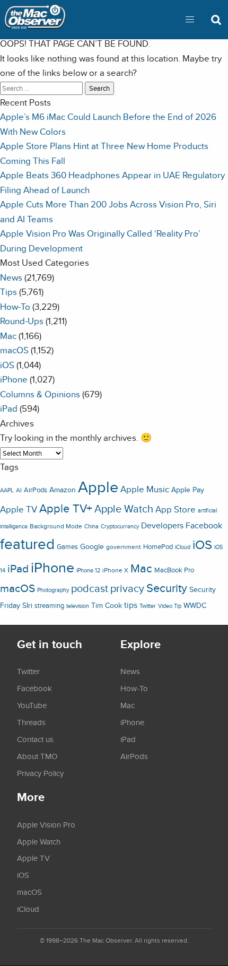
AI (19, 490)
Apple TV (18, 509)
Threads (31, 722)
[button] (190, 19)
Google (92, 546)
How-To (15, 306)
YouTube (32, 705)
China (91, 526)
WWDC (194, 605)
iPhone (14, 379)
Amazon (62, 489)
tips (130, 605)
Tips (8, 291)
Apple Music (144, 489)
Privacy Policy (40, 773)
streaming (49, 606)
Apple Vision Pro (46, 824)
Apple (98, 486)
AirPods (35, 490)
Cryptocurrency (120, 526)
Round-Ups (21, 320)
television (77, 606)
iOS (7, 364)
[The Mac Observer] (35, 19)
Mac (8, 335)
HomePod (158, 547)
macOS (14, 349)
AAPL (7, 490)
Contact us (35, 739)
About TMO (37, 756)
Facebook (204, 525)
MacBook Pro (174, 570)
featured (27, 543)
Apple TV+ (65, 508)
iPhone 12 (88, 570)
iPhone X (115, 570)
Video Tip (169, 606)
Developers (162, 525)
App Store (175, 509)
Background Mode (56, 525)
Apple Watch (123, 508)
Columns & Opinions (40, 394)
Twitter (147, 606)
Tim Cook (106, 605)
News (11, 277)
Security (166, 587)
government (123, 546)
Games (67, 547)
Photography (53, 590)
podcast (89, 588)
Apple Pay (187, 489)
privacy (127, 588)
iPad (8, 408)
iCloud (182, 547)
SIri (27, 605)
